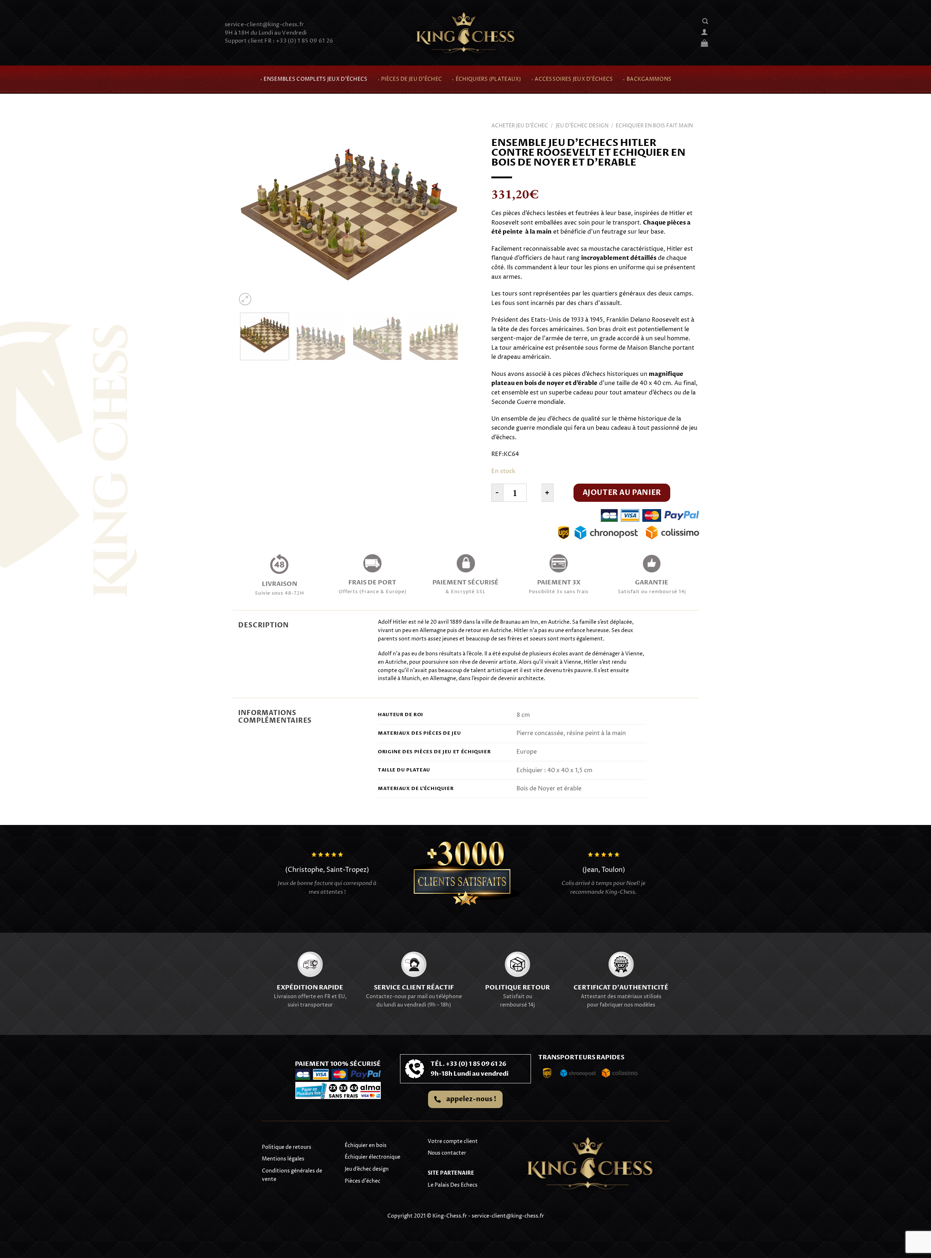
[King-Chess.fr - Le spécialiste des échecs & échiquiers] (465, 33)
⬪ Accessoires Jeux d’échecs (572, 79)
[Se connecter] (704, 31)
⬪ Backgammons (646, 79)
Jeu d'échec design (582, 125)
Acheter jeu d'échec (519, 125)
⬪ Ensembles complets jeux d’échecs (314, 79)
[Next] (448, 217)
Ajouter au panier (622, 492)
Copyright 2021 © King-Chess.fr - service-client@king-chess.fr (465, 1216)
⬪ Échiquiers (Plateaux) (486, 79)
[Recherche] (705, 21)
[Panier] (704, 42)
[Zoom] (245, 299)
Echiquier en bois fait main (654, 125)
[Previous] (250, 217)
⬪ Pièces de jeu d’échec (409, 79)
